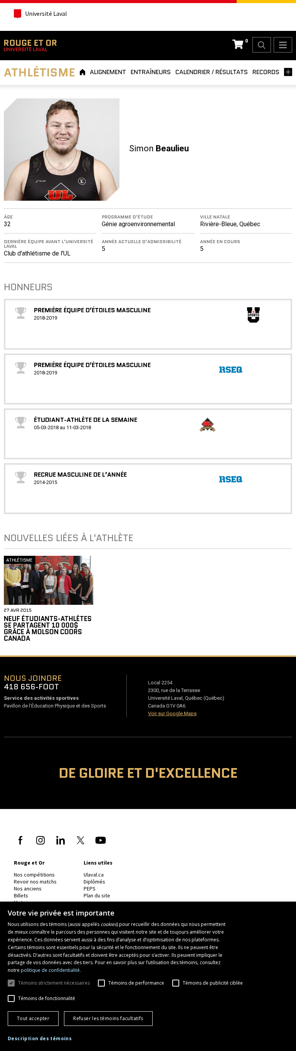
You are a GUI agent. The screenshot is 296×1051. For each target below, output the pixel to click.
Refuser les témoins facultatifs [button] (108, 1018)
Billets (21, 895)
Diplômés (94, 881)
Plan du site (97, 895)
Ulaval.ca (94, 874)
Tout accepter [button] (33, 1018)
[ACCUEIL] (83, 72)
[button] (40, 1039)
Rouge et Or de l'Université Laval (30, 45)
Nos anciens (28, 888)
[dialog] (148, 976)
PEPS (90, 888)
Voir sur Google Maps (172, 713)
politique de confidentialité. (51, 970)
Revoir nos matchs (35, 881)
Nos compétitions (34, 874)
